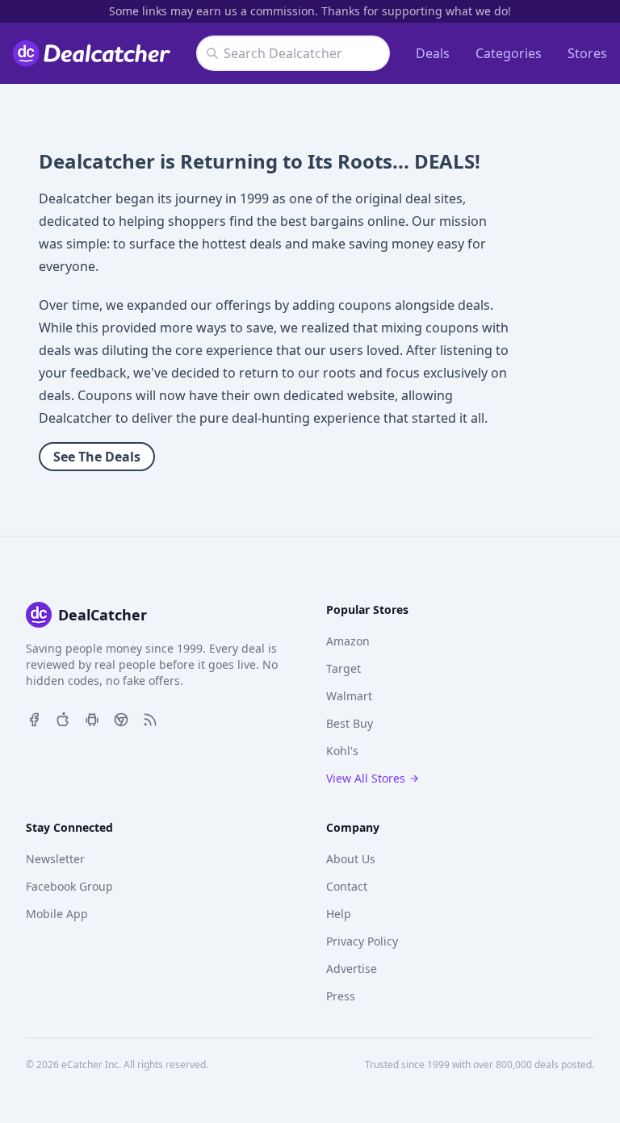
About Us (350, 858)
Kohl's (342, 750)
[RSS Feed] (150, 718)
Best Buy (349, 723)
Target (343, 668)
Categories (508, 53)
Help (338, 913)
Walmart (349, 695)
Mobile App (57, 913)
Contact (346, 886)
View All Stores (365, 778)
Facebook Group (69, 886)
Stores (587, 53)
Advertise (351, 968)
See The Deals (96, 456)
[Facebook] (34, 718)
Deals (433, 53)
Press (340, 996)
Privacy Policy (362, 941)
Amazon (348, 641)
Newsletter (55, 858)
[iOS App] (63, 718)
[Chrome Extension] (121, 718)
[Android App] (92, 718)
